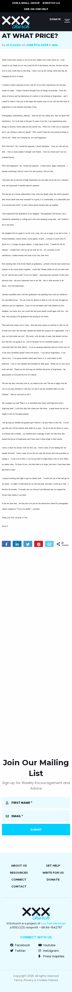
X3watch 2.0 (51, 3)
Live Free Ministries (53, 923)
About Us (19, 865)
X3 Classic (13, 45)
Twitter (20, 950)
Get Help (53, 865)
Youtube (48, 945)
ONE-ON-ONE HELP (36, 9)
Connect (19, 879)
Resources (19, 872)
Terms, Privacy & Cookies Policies (36, 980)
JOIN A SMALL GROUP (26, 3)
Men (55, 45)
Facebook (22, 945)
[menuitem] (26, 3)
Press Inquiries (53, 956)
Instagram (50, 950)
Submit (36, 829)
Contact (18, 886)
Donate (55, 19)
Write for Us (53, 872)
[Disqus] (36, 599)
